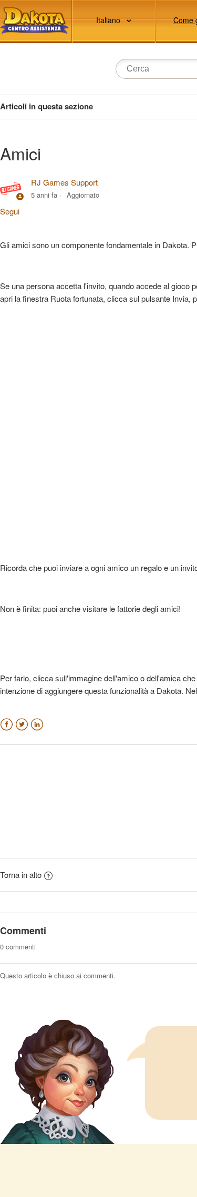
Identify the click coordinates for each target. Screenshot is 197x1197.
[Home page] (34, 21)
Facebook (6, 724)
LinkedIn (37, 724)
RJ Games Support (64, 182)
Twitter (21, 724)
